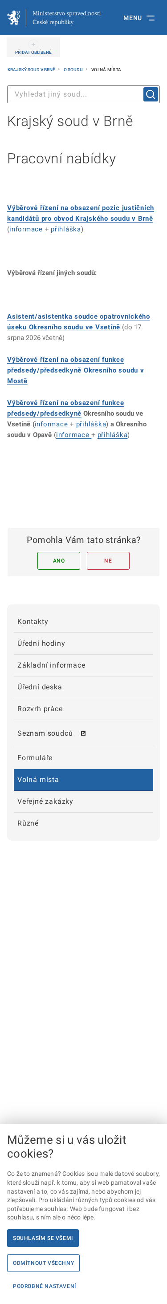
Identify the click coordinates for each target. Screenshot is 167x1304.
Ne (108, 561)
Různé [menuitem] (28, 823)
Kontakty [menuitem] (32, 621)
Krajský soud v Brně (32, 69)
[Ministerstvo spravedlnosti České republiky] (54, 18)
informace (27, 229)
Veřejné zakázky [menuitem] (45, 801)
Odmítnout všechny (43, 1263)
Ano (59, 561)
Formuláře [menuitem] (35, 757)
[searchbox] (83, 94)
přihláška (66, 229)
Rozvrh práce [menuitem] (40, 709)
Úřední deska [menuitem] (39, 687)
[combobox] (83, 94)
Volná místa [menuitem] (38, 779)
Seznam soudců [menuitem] (45, 733)
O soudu (74, 69)
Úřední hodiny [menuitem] (41, 643)
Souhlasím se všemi (43, 1238)
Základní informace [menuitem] (51, 665)
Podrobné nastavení (44, 1286)
